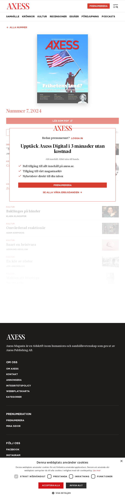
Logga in (77, 138)
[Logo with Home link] (18, 6)
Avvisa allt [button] (76, 485)
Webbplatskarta (18, 391)
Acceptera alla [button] (51, 485)
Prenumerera (99, 6)
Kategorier (14, 397)
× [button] (121, 461)
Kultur (42, 16)
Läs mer (97, 470)
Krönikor (28, 16)
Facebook (12, 449)
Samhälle (12, 16)
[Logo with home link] (62, 337)
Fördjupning (90, 16)
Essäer (74, 16)
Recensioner (58, 16)
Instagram (13, 455)
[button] (62, 493)
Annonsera (14, 380)
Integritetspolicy (18, 385)
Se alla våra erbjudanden (61, 192)
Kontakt (12, 374)
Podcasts (108, 16)
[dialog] (62, 478)
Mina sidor (13, 426)
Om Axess (12, 368)
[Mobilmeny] (115, 6)
